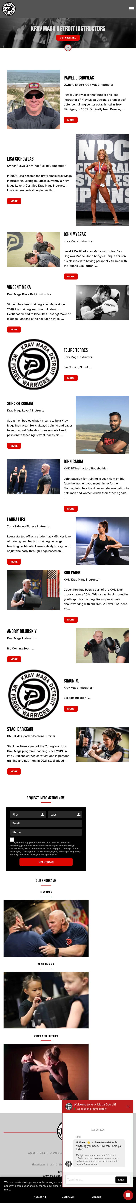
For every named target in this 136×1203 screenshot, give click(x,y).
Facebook (39, 1164)
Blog (42, 1152)
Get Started (68, 37)
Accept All (40, 1196)
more (70, 120)
